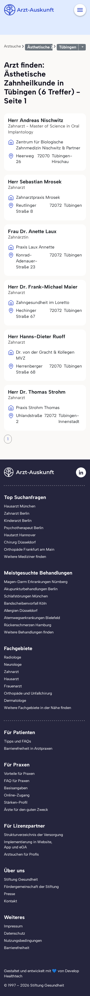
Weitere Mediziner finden (25, 556)
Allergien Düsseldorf (21, 610)
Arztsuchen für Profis (21, 854)
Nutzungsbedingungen (23, 940)
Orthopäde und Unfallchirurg (28, 693)
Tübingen (67, 47)
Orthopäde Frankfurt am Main (29, 549)
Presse (9, 894)
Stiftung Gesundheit (21, 879)
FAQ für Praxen (16, 781)
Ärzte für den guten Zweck (26, 809)
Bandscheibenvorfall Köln (25, 603)
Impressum (13, 926)
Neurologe (13, 664)
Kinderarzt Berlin (18, 520)
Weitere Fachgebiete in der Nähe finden (37, 708)
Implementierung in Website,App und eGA (28, 844)
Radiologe (12, 657)
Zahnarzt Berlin (16, 513)
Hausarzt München (19, 506)
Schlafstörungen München (26, 596)
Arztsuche (12, 46)
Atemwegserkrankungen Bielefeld (32, 618)
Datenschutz (14, 933)
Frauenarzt (13, 686)
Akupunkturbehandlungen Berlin (31, 589)
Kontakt (10, 901)
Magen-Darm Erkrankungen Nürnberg (36, 582)
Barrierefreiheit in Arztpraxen (28, 748)
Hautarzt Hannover (20, 535)
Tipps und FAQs (17, 741)
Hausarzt (11, 679)
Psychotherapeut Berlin (23, 528)
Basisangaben (16, 788)
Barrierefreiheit (16, 948)
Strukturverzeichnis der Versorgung (33, 834)
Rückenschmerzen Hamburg (27, 625)
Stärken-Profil (15, 802)
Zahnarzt (11, 671)
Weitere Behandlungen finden (29, 632)
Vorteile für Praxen (19, 773)
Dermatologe (15, 700)
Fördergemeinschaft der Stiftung (31, 886)
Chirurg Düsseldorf (20, 542)
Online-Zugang (17, 795)
